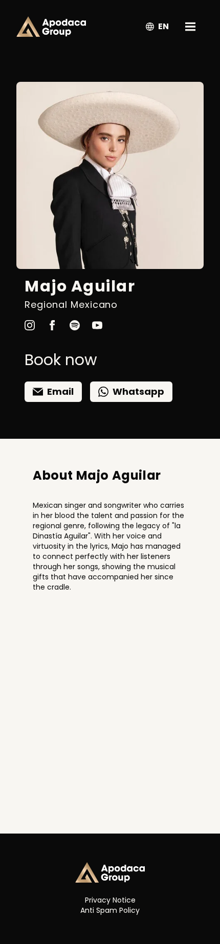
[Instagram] (30, 321)
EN (163, 26)
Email (60, 391)
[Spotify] (75, 321)
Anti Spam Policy (110, 910)
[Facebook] (52, 321)
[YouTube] (97, 321)
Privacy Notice (110, 900)
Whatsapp (138, 391)
